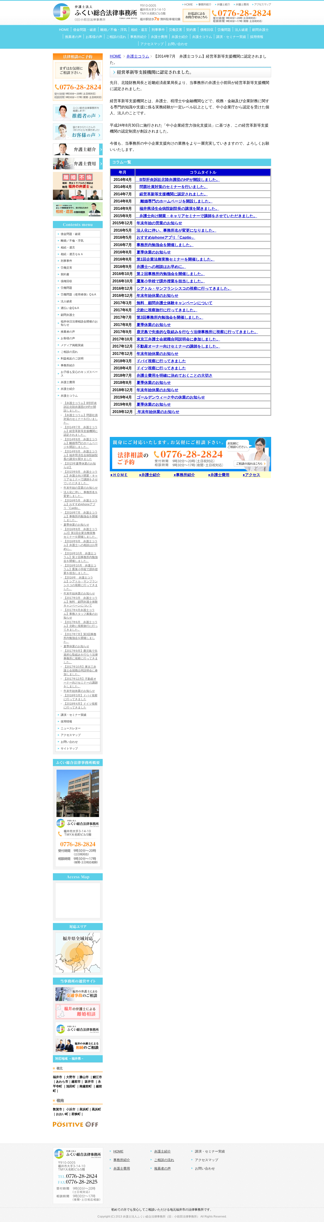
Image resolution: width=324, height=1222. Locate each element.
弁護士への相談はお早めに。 (161, 267)
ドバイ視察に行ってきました (161, 361)
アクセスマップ (206, 1160)
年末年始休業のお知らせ (157, 354)
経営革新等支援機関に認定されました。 (173, 194)
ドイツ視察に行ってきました (161, 368)
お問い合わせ (205, 1168)
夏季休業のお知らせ (154, 252)
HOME (115, 56)
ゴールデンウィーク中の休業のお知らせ (171, 397)
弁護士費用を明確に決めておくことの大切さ (175, 375)
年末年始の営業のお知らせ (159, 223)
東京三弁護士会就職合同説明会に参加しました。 (178, 339)
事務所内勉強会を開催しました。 (165, 245)
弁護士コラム (137, 56)
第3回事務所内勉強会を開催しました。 (170, 317)
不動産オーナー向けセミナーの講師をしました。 (178, 346)
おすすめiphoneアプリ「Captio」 (166, 237)
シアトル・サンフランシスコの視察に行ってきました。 (184, 288)
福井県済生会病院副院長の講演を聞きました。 (179, 209)
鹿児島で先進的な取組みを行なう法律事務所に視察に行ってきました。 (197, 332)
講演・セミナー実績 (210, 1151)
